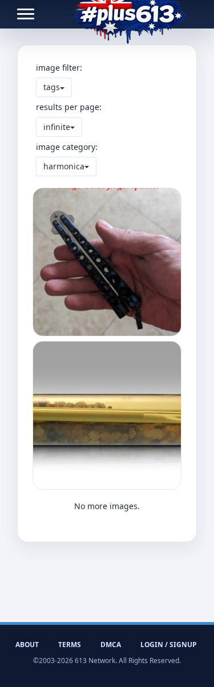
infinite (56, 126)
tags (51, 87)
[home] (128, 14)
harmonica (63, 166)
